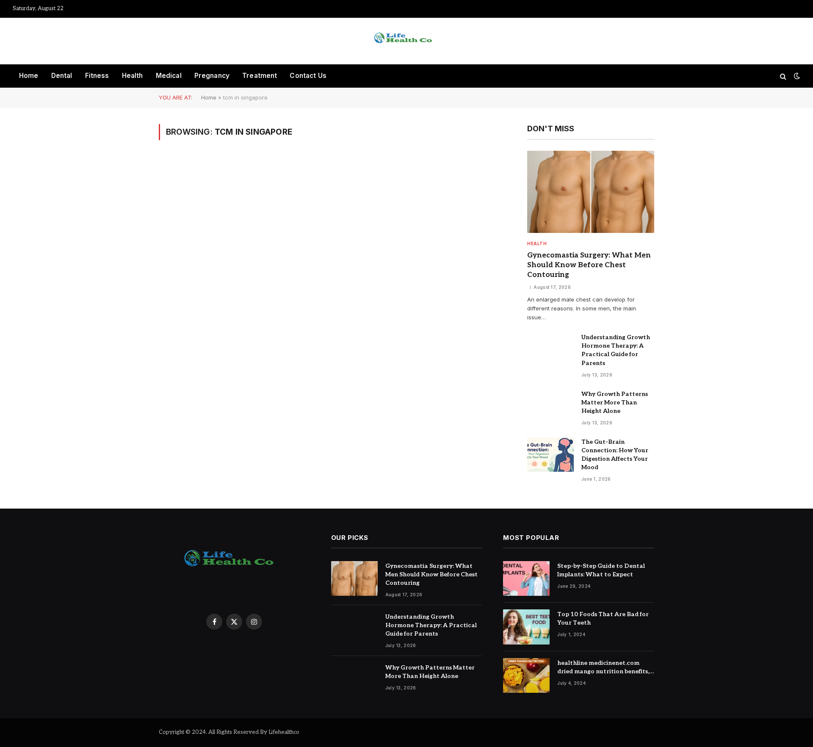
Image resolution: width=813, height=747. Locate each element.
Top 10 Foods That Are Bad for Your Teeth (603, 618)
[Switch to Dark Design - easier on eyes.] (796, 76)
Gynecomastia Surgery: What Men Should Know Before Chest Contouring (589, 265)
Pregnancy (212, 76)
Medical (169, 76)
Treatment (259, 76)
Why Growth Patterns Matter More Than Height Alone (614, 402)
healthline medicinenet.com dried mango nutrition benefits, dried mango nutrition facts (603, 667)
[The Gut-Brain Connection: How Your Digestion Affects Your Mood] (550, 454)
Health (132, 76)
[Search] (783, 76)
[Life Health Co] (406, 41)
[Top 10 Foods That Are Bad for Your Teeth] (526, 627)
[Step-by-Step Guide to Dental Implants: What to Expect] (526, 578)
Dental (61, 76)
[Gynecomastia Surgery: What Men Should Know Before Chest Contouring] (590, 192)
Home (29, 76)
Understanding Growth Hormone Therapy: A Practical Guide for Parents (615, 350)
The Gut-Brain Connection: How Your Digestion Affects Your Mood (614, 454)
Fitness (97, 76)
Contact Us (308, 76)
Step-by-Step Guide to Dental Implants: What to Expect (601, 570)
